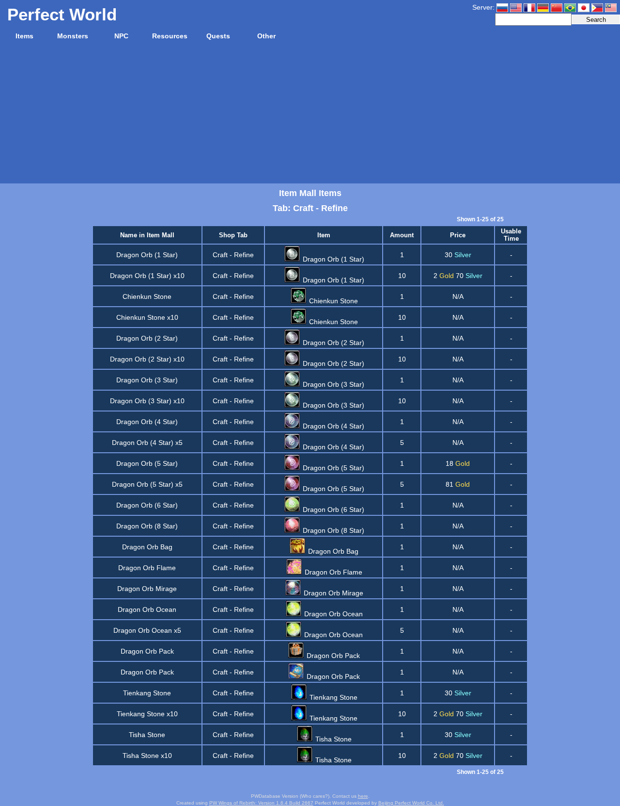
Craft (220, 255)
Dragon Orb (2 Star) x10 (147, 359)
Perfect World (62, 14)
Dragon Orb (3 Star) (147, 380)
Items (24, 36)
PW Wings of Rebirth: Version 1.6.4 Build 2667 (261, 803)
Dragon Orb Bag (147, 547)
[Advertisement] (310, 115)
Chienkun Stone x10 (147, 317)
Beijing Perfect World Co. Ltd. (411, 803)
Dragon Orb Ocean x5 (147, 630)
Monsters (72, 36)
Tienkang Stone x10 (147, 714)
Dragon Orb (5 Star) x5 (147, 484)
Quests (218, 36)
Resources (169, 36)
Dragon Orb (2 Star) (147, 338)
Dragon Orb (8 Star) (147, 526)
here (363, 796)
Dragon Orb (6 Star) (147, 505)
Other (266, 36)
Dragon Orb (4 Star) (147, 422)
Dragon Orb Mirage (147, 588)
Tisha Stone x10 (147, 755)
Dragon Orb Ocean (147, 609)
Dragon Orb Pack (147, 651)
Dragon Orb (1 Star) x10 (147, 276)
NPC (121, 36)
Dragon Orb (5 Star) (147, 463)
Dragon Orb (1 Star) (147, 255)
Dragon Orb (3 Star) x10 (147, 401)
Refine (244, 255)
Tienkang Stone (147, 693)
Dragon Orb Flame (147, 568)
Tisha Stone (147, 735)
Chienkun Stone (147, 296)
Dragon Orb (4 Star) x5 (147, 442)
